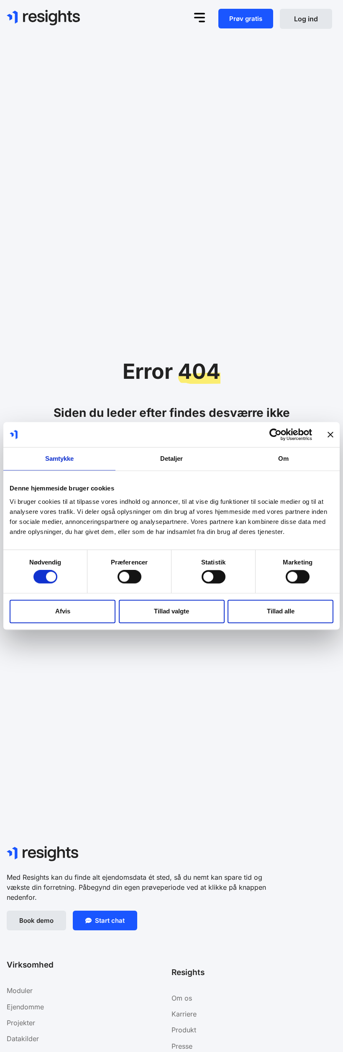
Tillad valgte (171, 611)
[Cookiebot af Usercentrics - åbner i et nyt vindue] (275, 434)
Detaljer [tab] (171, 458)
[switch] (129, 577)
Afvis (62, 611)
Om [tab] (283, 458)
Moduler (20, 990)
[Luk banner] (330, 434)
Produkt (184, 1030)
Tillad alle (280, 611)
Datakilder (23, 1038)
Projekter (21, 1023)
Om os (182, 998)
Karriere (184, 1014)
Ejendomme (26, 1007)
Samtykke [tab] (59, 458)
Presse (182, 1046)
